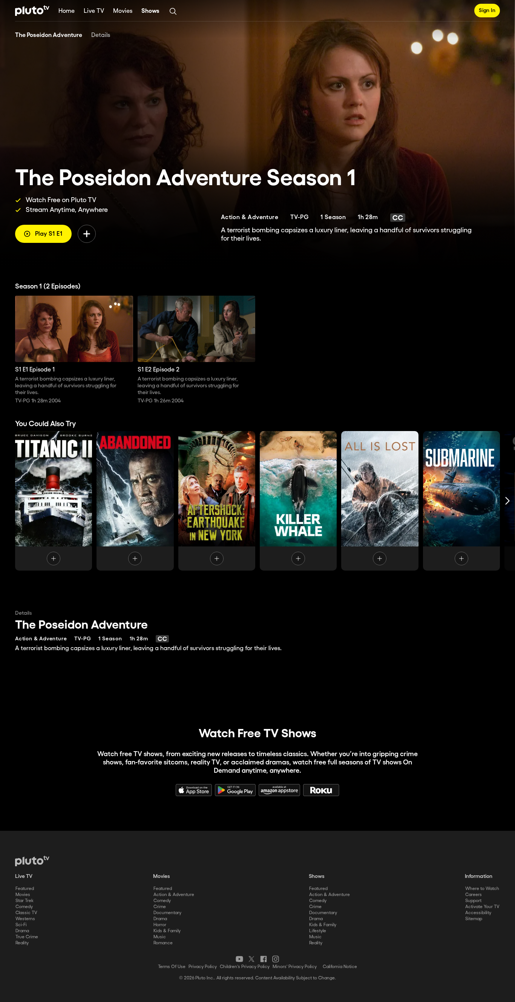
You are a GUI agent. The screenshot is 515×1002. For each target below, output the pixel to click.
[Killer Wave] (298, 501)
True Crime (26, 936)
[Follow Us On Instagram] (275, 959)
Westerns (25, 918)
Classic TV (26, 912)
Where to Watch (482, 888)
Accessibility (478, 912)
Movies (122, 11)
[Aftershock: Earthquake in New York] (216, 501)
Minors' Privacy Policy (295, 966)
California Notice (340, 966)
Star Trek (24, 900)
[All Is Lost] (379, 501)
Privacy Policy (203, 966)
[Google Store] (235, 790)
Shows (150, 11)
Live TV (94, 11)
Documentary (167, 912)
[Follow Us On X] (251, 959)
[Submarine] (461, 501)
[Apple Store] (194, 790)
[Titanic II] (53, 501)
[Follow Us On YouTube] (239, 959)
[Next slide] (507, 501)
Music (159, 936)
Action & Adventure (173, 894)
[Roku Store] (321, 790)
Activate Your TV (482, 906)
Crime (159, 906)
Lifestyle (317, 930)
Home (66, 11)
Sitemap (473, 918)
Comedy (24, 906)
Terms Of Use (171, 966)
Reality (22, 943)
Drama (22, 930)
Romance (163, 943)
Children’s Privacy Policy (245, 966)
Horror (159, 924)
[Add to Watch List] (87, 234)
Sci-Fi (21, 924)
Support (473, 900)
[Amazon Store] (279, 790)
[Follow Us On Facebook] (263, 959)
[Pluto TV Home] (32, 11)
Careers (473, 894)
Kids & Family (167, 930)
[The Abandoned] (135, 501)
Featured (24, 888)
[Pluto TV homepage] (32, 861)
